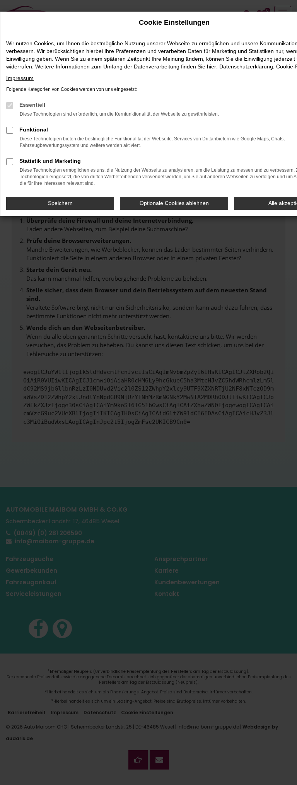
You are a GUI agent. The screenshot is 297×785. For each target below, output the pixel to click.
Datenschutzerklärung (246, 66)
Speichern (60, 203)
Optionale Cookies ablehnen (174, 203)
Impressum (20, 78)
